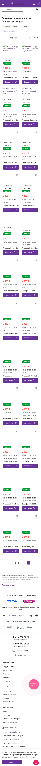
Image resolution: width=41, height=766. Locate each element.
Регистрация (8, 691)
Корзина (6, 698)
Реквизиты (7, 677)
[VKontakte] (4, 615)
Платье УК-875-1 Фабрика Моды (16, 546)
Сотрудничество (9, 667)
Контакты (6, 681)
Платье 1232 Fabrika (11, 205)
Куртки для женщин (10, 743)
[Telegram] (30, 615)
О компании (7, 670)
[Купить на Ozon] (12, 601)
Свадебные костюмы (11, 739)
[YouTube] (36, 615)
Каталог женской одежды (12, 732)
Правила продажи (10, 722)
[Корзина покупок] (38, 3)
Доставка (6, 715)
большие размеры (10, 26)
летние (24, 26)
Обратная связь (9, 702)
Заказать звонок (22, 650)
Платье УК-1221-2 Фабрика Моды (16, 248)
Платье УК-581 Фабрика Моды (15, 77)
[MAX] (17, 615)
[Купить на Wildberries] (29, 601)
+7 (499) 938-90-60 (20, 637)
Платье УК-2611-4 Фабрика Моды (16, 461)
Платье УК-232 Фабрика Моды (15, 163)
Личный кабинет (9, 694)
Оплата (5, 711)
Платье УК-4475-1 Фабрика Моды (16, 333)
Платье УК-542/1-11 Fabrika (13, 504)
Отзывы (6, 674)
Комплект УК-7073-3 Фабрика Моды (17, 418)
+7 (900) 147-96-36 (20, 643)
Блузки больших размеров (13, 736)
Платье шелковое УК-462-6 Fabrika (17, 376)
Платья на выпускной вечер (14, 746)
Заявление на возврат (11, 719)
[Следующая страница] (28, 563)
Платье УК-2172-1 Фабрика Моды (16, 120)
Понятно (12, 762)
